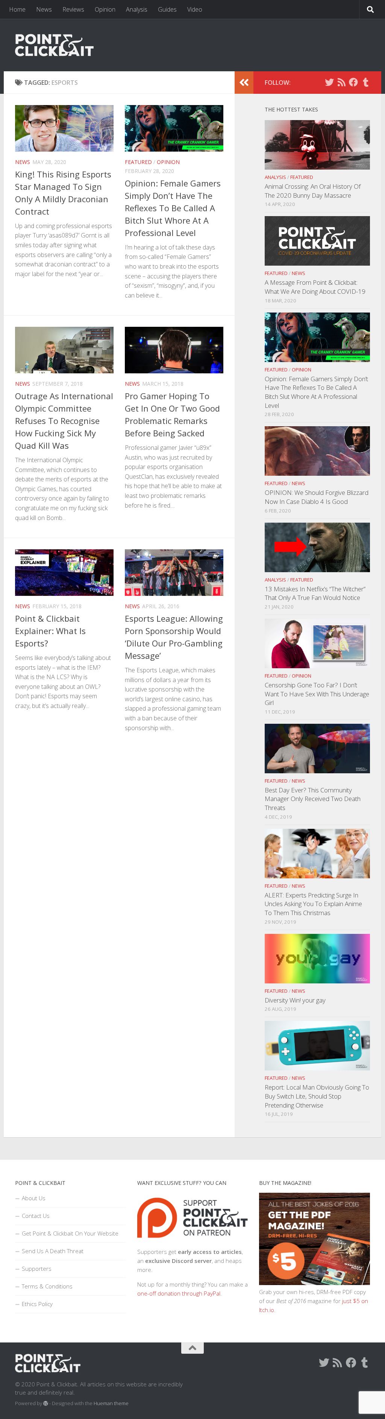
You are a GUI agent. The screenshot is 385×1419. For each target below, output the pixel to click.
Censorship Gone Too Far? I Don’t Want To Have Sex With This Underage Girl (317, 694)
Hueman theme (111, 1403)
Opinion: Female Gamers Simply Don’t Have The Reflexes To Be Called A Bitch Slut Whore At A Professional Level (173, 207)
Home (17, 9)
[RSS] (341, 82)
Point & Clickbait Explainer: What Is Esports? (50, 631)
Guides (167, 9)
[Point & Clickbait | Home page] (54, 45)
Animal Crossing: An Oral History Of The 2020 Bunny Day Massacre (313, 191)
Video (194, 9)
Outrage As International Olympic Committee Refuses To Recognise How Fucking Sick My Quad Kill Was (64, 420)
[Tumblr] (365, 82)
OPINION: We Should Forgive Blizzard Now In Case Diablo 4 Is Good (316, 497)
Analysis (136, 9)
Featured (138, 161)
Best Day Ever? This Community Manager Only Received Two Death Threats (313, 799)
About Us (33, 1198)
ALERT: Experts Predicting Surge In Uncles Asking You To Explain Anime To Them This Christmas (313, 904)
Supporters (37, 1268)
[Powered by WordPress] (45, 1403)
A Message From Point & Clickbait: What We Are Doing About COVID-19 (315, 287)
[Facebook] (353, 82)
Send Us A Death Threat (52, 1251)
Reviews (73, 9)
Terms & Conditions (47, 1286)
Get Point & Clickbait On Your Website (70, 1233)
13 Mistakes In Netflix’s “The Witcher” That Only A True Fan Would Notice (315, 593)
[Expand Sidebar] (244, 82)
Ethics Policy (37, 1304)
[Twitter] (329, 82)
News (44, 9)
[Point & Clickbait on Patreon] (192, 1242)
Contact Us (36, 1215)
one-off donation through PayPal (178, 1293)
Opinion (105, 9)
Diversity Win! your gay (295, 1000)
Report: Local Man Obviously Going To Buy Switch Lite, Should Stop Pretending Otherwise (317, 1096)
